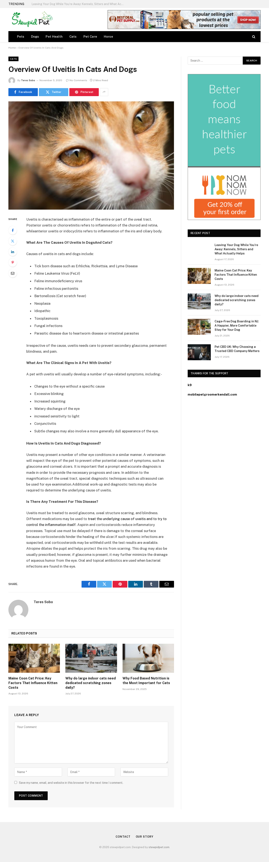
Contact (123, 836)
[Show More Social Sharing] (104, 92)
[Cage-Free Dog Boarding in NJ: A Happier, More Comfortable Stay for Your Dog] (199, 327)
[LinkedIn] (12, 252)
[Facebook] (12, 230)
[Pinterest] (12, 262)
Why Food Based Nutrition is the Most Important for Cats (146, 680)
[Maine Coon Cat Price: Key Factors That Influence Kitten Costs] (34, 658)
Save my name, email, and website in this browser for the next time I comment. (71, 782)
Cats (73, 36)
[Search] (253, 36)
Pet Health (54, 36)
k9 (190, 385)
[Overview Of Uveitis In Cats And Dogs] (91, 155)
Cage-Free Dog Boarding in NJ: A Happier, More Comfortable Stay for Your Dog (237, 325)
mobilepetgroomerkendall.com (212, 394)
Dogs (35, 36)
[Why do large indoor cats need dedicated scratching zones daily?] (91, 658)
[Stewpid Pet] (31, 19)
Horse (108, 36)
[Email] (12, 273)
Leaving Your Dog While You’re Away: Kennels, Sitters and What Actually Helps (236, 249)
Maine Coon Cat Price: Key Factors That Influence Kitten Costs (74, 4)
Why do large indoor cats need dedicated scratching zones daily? (90, 683)
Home (12, 47)
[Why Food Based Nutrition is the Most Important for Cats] (148, 658)
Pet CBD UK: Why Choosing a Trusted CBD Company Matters (237, 349)
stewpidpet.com (159, 847)
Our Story (144, 836)
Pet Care (90, 36)
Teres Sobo (28, 80)
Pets (20, 36)
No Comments (78, 80)
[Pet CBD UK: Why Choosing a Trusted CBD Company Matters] (199, 352)
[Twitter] (12, 241)
